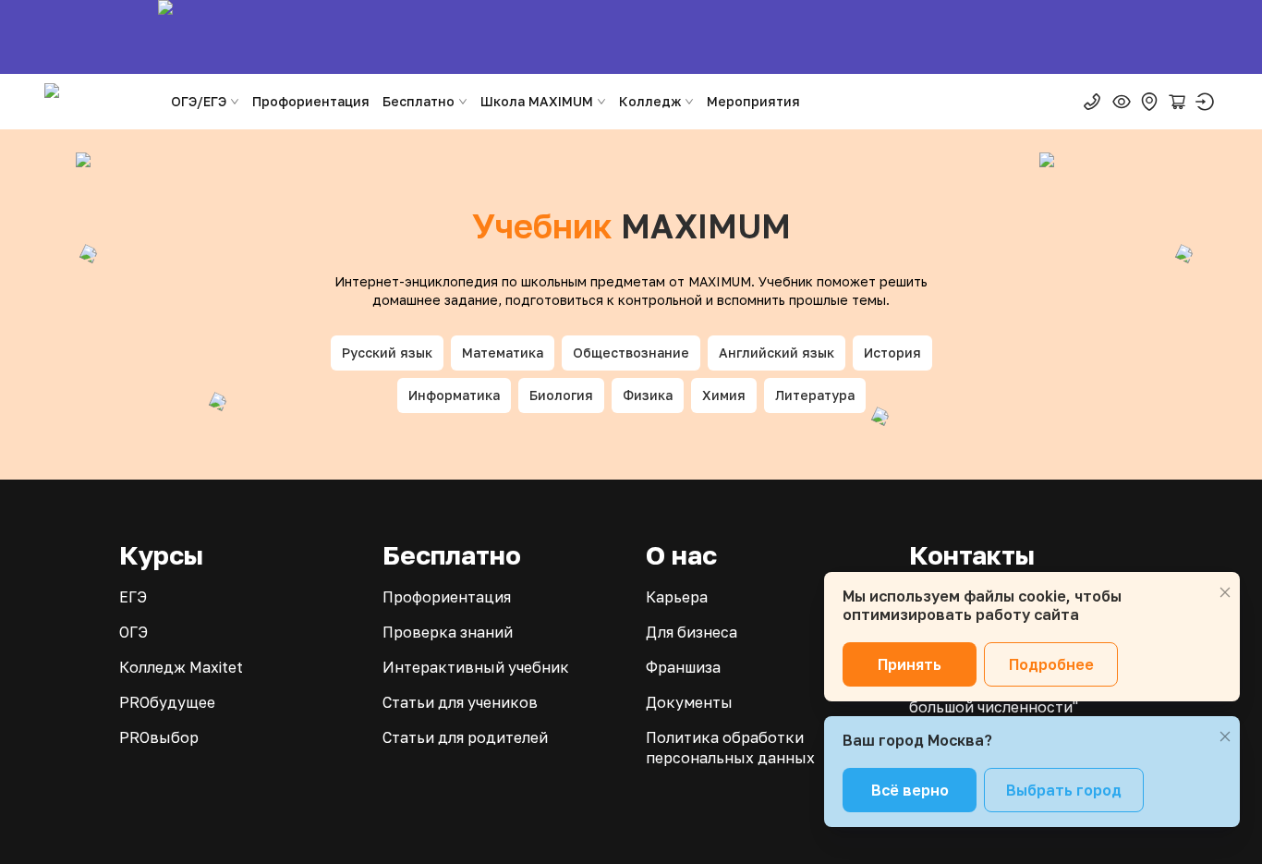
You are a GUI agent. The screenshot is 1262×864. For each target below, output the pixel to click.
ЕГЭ (133, 597)
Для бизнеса (691, 632)
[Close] (1225, 592)
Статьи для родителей (465, 737)
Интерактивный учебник (475, 667)
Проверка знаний (447, 632)
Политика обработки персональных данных (730, 747)
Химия (724, 395)
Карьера (677, 597)
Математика (502, 352)
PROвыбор (159, 737)
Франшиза (683, 667)
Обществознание (631, 352)
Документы (689, 702)
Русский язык (387, 352)
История (892, 352)
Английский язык (776, 352)
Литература (815, 395)
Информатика (454, 395)
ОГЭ (133, 632)
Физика (648, 395)
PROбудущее (167, 702)
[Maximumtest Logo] (99, 101)
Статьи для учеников (460, 702)
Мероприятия (753, 101)
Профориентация (311, 101)
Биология (561, 395)
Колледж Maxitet (181, 667)
